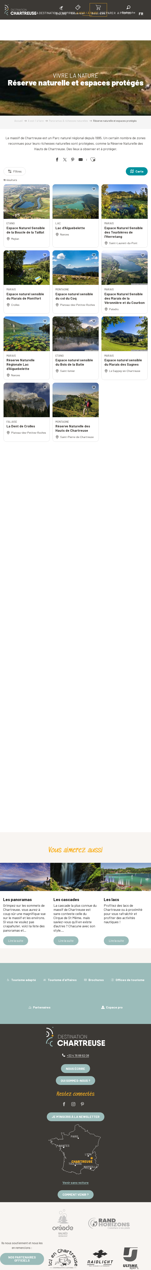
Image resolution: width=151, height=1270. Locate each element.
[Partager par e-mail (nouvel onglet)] (81, 160)
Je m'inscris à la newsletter (75, 1116)
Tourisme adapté (23, 980)
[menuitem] (20, 10)
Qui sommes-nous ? (75, 1080)
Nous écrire (75, 1068)
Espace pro (114, 1007)
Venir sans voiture (76, 1182)
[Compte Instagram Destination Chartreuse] (73, 1104)
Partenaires (41, 1007)
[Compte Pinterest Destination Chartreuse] (82, 1104)
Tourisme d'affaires (62, 980)
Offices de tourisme (130, 980)
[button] (128, 10)
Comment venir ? (76, 1194)
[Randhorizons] (108, 1222)
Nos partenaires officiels (22, 1258)
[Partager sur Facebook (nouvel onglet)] (57, 160)
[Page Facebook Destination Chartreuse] (64, 1104)
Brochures (96, 980)
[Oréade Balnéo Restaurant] (62, 1222)
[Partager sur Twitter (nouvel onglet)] (65, 160)
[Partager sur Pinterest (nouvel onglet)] (73, 160)
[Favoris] (115, 13)
